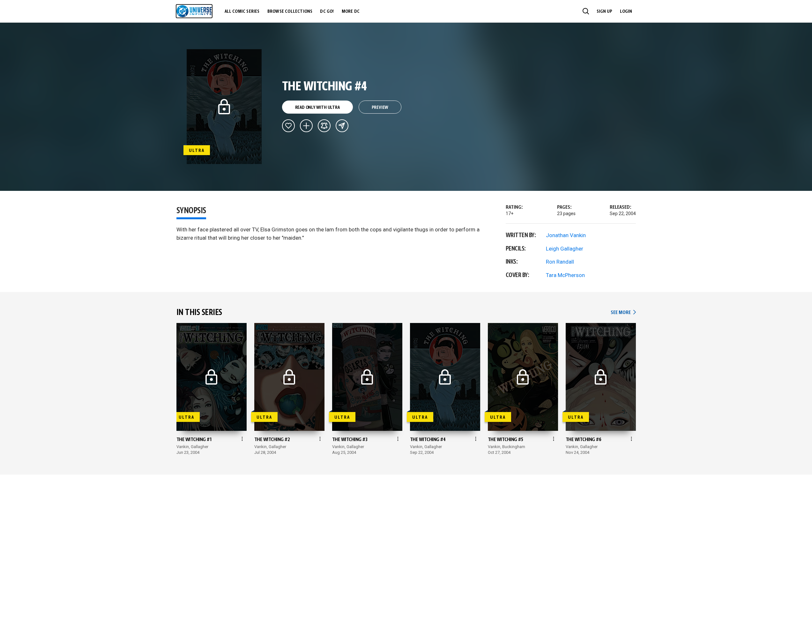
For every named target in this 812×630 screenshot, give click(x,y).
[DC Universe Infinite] (194, 11)
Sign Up (604, 11)
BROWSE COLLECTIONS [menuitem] (290, 11)
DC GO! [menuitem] (327, 11)
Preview (380, 107)
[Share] (342, 125)
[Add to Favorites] (288, 125)
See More (623, 312)
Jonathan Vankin (566, 235)
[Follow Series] (324, 125)
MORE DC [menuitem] (351, 11)
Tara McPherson (565, 275)
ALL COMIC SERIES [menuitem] (242, 11)
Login (626, 11)
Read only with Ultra (317, 107)
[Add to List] (306, 125)
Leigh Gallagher (564, 248)
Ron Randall (560, 262)
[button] (586, 11)
